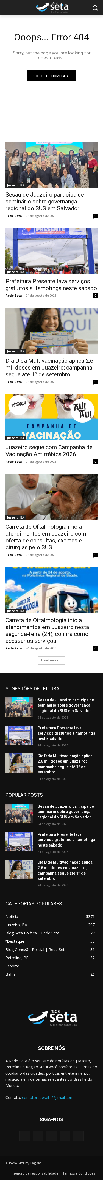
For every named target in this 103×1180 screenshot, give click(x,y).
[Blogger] (24, 1136)
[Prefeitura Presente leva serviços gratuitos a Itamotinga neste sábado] (51, 251)
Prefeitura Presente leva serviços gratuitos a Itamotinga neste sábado (51, 284)
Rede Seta (13, 216)
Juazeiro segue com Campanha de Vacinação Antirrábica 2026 (49, 450)
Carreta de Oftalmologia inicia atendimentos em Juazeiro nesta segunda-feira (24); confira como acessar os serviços (47, 630)
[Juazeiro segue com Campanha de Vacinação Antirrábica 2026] (51, 417)
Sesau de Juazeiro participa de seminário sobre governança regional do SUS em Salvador (44, 201)
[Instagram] (65, 1136)
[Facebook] (38, 1136)
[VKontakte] (78, 1136)
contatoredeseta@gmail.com (48, 1097)
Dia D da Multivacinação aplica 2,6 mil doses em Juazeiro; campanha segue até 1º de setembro (49, 367)
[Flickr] (51, 1136)
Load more (50, 660)
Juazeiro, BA (15, 185)
